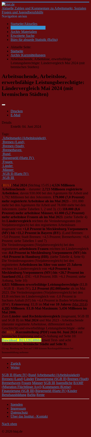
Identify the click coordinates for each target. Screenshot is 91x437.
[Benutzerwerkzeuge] (3, 104)
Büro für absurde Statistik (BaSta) (34, 39)
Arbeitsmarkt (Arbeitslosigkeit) (58, 375)
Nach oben (9, 424)
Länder (29, 379)
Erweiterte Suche (22, 36)
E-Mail (15, 115)
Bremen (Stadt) (78, 379)
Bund (32, 375)
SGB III (49, 383)
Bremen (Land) (12, 379)
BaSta (31, 395)
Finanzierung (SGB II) (50, 379)
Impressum (18, 408)
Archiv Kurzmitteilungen (28, 28)
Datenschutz (19, 412)
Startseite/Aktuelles (24, 24)
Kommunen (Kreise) (56, 387)
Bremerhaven (11, 383)
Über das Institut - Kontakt (29, 416)
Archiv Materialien (24, 32)
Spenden (17, 404)
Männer (37, 383)
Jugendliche (64, 383)
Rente (40, 395)
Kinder (72, 391)
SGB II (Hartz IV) (14, 375)
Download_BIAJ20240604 (21, 340)
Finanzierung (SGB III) (18, 391)
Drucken (17, 111)
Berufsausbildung (14, 395)
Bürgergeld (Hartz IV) (50, 391)
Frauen (26, 383)
